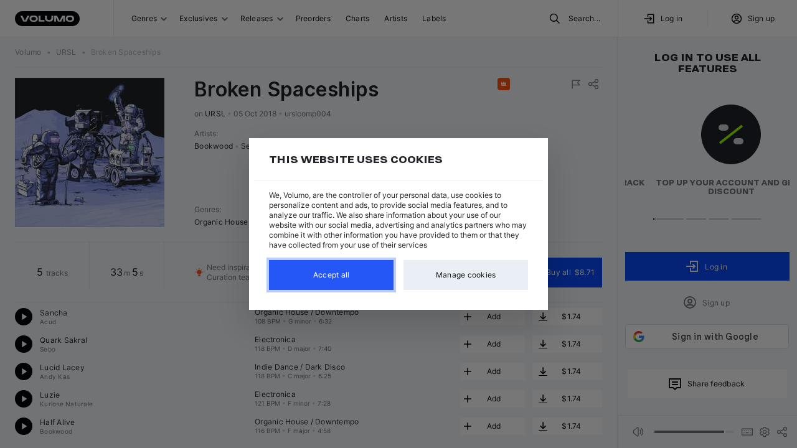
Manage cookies (466, 274)
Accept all (331, 274)
